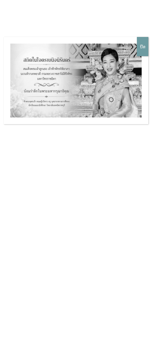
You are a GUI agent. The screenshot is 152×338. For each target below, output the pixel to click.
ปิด (142, 46)
